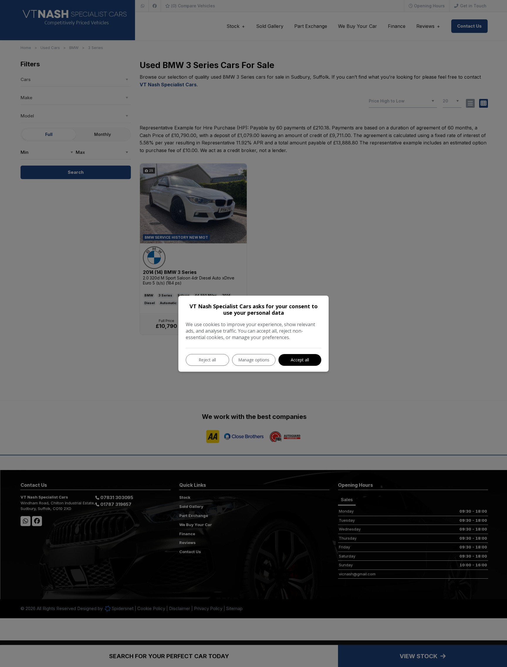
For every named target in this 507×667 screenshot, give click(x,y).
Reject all (207, 360)
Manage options (253, 360)
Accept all (300, 360)
